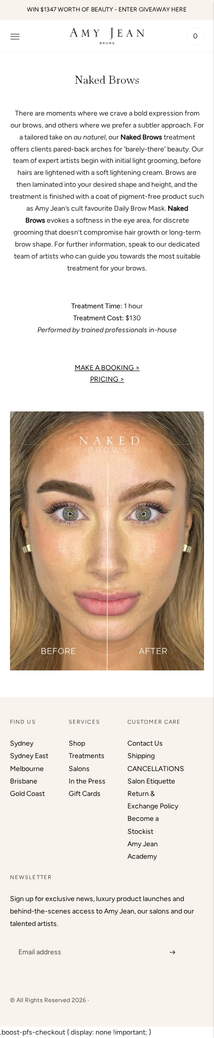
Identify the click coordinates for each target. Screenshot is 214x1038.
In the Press (87, 781)
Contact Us (145, 743)
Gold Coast (27, 793)
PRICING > (107, 379)
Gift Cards (85, 793)
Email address (38, 939)
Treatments (87, 756)
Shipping (141, 756)
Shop (77, 743)
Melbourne (27, 769)
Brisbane (23, 781)
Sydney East (29, 756)
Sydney (21, 743)
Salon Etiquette (151, 781)
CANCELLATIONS (155, 769)
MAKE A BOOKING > (107, 368)
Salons (79, 769)
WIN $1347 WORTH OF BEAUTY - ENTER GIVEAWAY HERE (107, 9)
